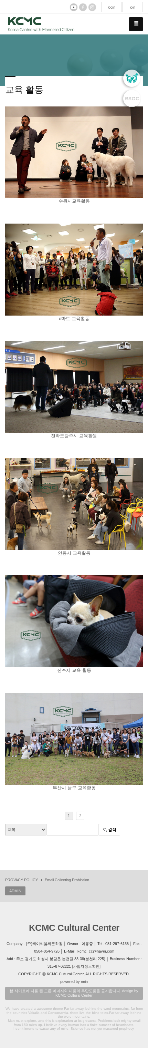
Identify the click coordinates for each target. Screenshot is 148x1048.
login (111, 7)
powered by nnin (74, 981)
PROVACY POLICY (21, 880)
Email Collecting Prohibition (67, 880)
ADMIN (15, 891)
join (132, 7)
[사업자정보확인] (86, 966)
